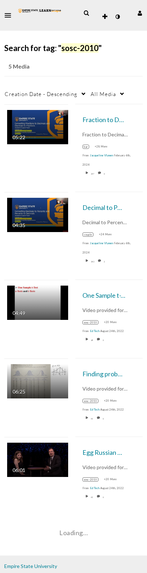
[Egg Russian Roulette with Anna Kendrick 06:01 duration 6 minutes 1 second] (37, 459)
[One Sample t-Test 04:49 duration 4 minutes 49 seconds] (37, 302)
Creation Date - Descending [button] (41, 94)
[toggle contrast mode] (117, 16)
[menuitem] (86, 13)
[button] (10, 15)
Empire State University (30, 566)
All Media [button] (103, 94)
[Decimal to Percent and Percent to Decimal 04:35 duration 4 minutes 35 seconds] (37, 214)
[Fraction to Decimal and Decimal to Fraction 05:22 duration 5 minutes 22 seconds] (37, 126)
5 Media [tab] (19, 66)
